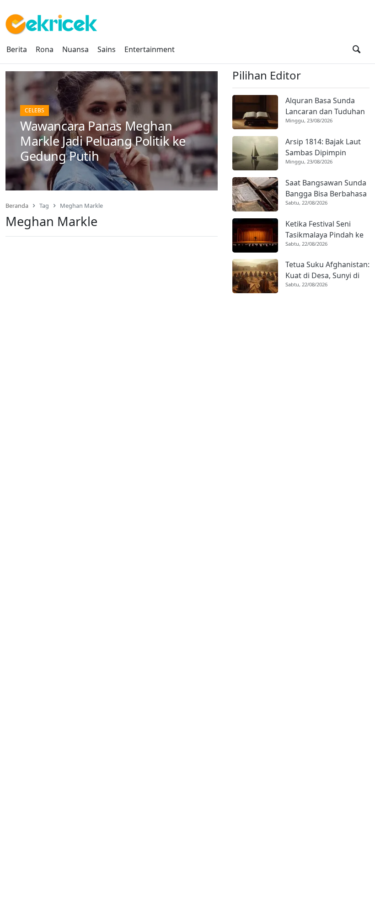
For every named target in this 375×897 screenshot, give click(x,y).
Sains (106, 49)
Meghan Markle (81, 205)
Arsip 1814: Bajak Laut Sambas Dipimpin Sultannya (323, 147)
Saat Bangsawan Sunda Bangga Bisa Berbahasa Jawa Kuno (326, 188)
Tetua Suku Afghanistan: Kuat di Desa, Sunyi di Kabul (327, 270)
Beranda (16, 205)
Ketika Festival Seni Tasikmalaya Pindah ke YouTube (324, 229)
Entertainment (149, 49)
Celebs (34, 110)
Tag (44, 205)
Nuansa (75, 49)
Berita (16, 49)
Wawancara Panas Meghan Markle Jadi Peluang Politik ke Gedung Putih (103, 140)
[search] (356, 49)
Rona (45, 49)
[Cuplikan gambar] (255, 112)
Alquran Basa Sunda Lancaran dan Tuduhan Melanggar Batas (325, 106)
